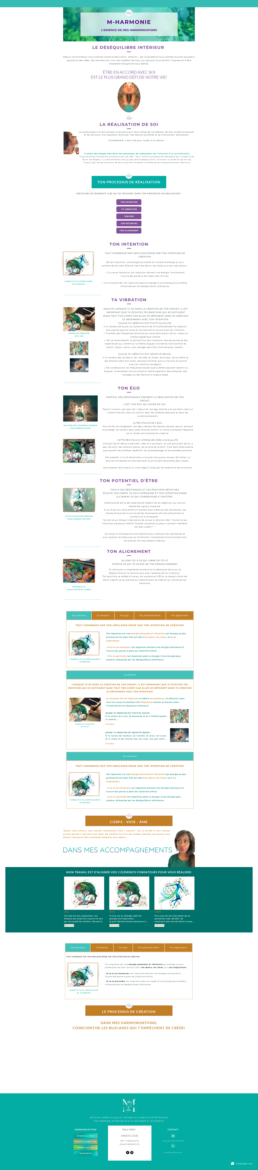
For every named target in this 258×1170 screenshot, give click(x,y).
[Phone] (173, 1146)
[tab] (79, 615)
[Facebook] (127, 1152)
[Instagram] (131, 1152)
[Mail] (173, 1136)
